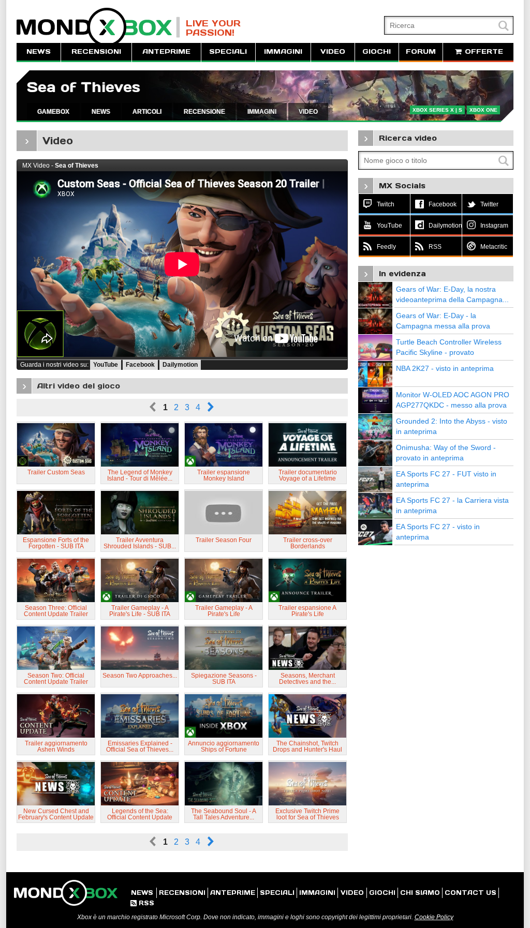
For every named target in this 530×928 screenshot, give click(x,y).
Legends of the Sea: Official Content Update (139, 814)
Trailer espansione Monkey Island (223, 475)
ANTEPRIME (166, 51)
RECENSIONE (204, 111)
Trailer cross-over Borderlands (307, 543)
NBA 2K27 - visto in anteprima (445, 368)
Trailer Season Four (224, 540)
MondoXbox (98, 27)
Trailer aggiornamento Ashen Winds (56, 746)
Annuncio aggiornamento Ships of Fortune (223, 746)
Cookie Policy (434, 917)
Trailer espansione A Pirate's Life (307, 611)
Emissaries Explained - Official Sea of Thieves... (139, 746)
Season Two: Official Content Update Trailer (56, 678)
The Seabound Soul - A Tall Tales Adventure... (223, 814)
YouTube (105, 364)
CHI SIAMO (420, 892)
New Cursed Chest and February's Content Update (56, 814)
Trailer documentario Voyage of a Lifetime (307, 475)
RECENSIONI (96, 51)
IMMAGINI (283, 51)
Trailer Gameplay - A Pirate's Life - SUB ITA (139, 611)
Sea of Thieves (83, 87)
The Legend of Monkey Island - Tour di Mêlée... (139, 475)
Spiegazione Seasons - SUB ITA (224, 678)
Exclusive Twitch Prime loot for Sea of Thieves (307, 814)
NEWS (38, 51)
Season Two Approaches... (139, 675)
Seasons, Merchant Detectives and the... (307, 678)
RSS (142, 903)
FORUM (421, 51)
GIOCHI (376, 51)
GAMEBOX (53, 111)
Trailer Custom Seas (56, 472)
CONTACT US (470, 892)
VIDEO (332, 51)
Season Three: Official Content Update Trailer (56, 611)
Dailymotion (180, 364)
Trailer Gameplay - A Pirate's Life (224, 611)
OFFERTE (482, 51)
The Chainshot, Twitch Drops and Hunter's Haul (307, 746)
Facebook (140, 364)
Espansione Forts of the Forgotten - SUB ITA (56, 543)
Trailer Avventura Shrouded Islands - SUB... (140, 543)
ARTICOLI (146, 111)
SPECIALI (228, 51)
